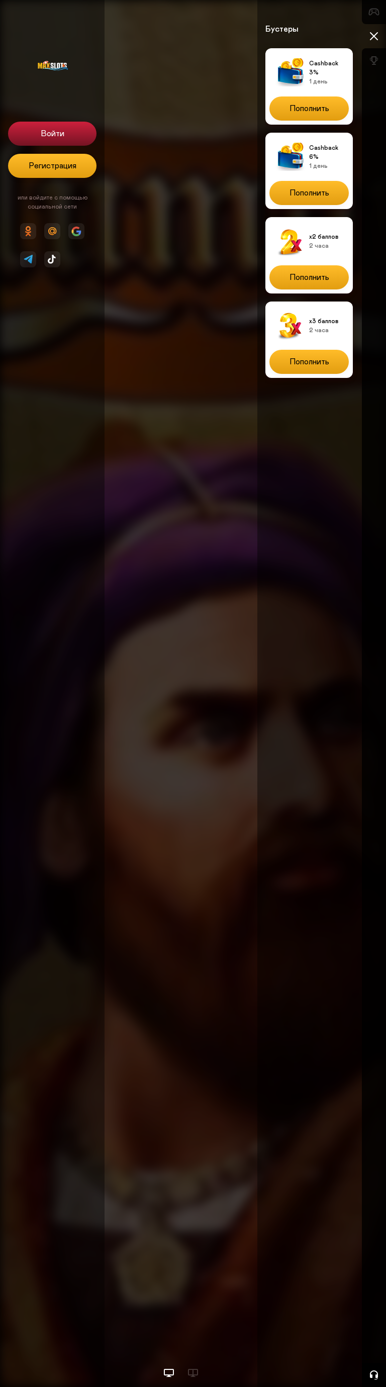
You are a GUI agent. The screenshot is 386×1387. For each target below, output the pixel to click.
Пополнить (309, 109)
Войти (52, 134)
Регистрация (52, 166)
